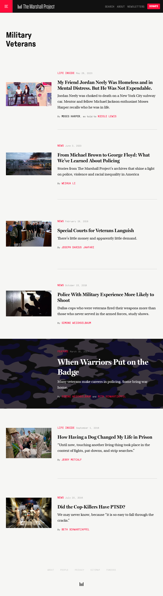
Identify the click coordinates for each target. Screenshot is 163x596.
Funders (111, 569)
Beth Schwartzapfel (112, 396)
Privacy (79, 569)
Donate (153, 6)
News (60, 145)
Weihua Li (69, 183)
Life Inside (66, 73)
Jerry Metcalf (72, 459)
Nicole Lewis (107, 116)
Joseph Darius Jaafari (78, 247)
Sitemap (95, 569)
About (121, 6)
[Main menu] (6, 6)
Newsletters (136, 6)
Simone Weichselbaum (76, 322)
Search (109, 6)
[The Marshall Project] (35, 6)
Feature (62, 351)
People (64, 569)
